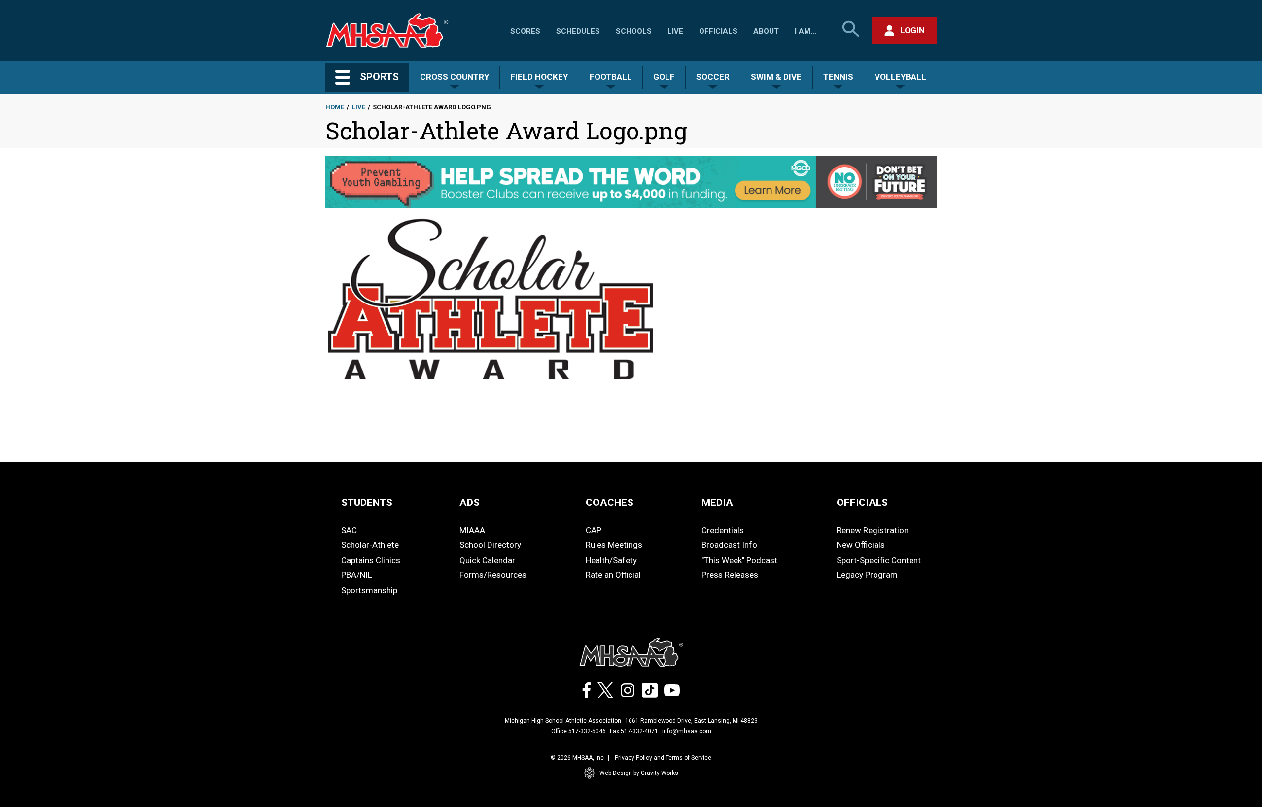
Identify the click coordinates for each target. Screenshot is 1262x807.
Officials (718, 31)
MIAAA (472, 530)
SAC (349, 530)
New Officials (861, 545)
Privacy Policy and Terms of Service (663, 757)
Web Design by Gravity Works (638, 773)
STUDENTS (366, 502)
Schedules (578, 31)
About (766, 31)
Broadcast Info (729, 545)
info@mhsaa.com (686, 731)
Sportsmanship (369, 590)
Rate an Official (613, 575)
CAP (593, 530)
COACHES (609, 502)
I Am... (805, 31)
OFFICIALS (862, 502)
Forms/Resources (492, 575)
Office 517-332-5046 (578, 731)
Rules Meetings (614, 545)
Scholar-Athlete (370, 545)
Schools (634, 31)
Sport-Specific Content (879, 560)
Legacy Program (867, 575)
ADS (469, 502)
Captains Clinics (370, 560)
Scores (525, 31)
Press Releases (729, 575)
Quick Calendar (487, 560)
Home (334, 107)
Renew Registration (873, 530)
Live (675, 31)
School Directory (490, 545)
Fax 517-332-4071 (634, 731)
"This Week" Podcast (739, 560)
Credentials (722, 530)
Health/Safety (611, 560)
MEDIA (717, 502)
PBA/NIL (356, 575)
